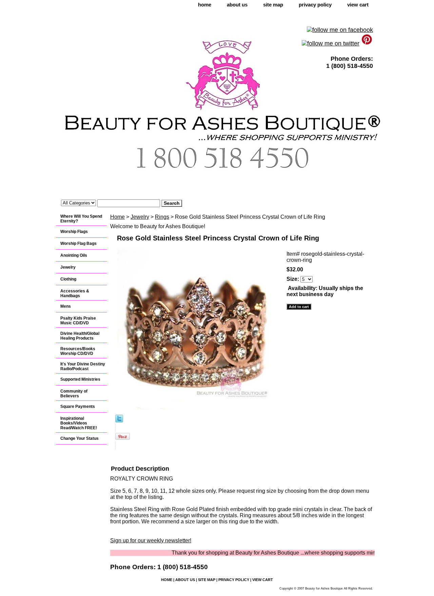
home (204, 4)
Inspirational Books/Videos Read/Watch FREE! (78, 423)
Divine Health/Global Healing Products (79, 336)
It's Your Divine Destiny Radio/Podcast (82, 366)
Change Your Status (79, 438)
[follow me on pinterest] (367, 43)
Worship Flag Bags (78, 243)
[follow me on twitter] (330, 43)
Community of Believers (73, 393)
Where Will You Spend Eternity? (81, 218)
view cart (358, 4)
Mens (65, 306)
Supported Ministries (80, 379)
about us (237, 4)
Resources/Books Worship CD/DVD (77, 351)
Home (117, 217)
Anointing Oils (73, 255)
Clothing (68, 279)
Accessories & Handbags (74, 293)
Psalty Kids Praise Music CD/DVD (78, 320)
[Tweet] (119, 420)
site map (273, 4)
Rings (162, 217)
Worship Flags (74, 231)
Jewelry (140, 217)
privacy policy (315, 4)
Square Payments (77, 406)
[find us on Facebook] (340, 29)
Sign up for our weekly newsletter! (150, 540)
